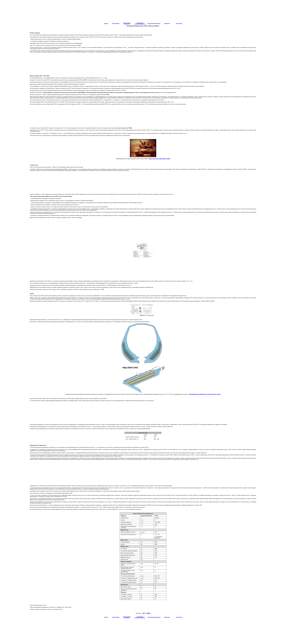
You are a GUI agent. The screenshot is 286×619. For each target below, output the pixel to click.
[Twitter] (145, 613)
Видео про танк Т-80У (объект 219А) (159, 158)
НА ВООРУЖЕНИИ (115, 23)
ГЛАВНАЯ (106, 23)
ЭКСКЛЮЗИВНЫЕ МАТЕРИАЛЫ (154, 23)
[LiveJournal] (150, 613)
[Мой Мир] (148, 613)
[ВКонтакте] (143, 613)
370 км (120, 509)
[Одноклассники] (147, 613)
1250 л (146, 447)
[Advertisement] (143, 11)
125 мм (77, 167)
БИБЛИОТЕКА (167, 23)
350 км (104, 509)
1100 (93, 447)
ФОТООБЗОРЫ (179, 23)
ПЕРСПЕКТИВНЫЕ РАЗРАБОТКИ (126, 23)
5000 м (127, 170)
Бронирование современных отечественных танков (205, 394)
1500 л (77, 507)
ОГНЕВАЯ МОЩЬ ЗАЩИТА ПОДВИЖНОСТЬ (140, 23)
